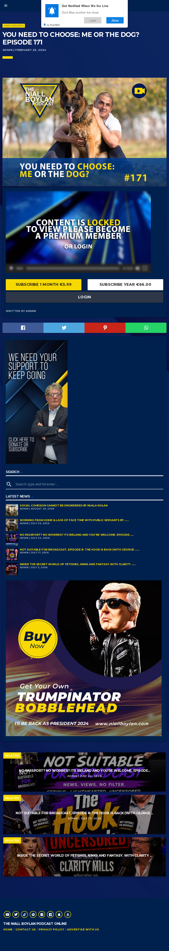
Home (8, 929)
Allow (115, 20)
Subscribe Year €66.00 (125, 284)
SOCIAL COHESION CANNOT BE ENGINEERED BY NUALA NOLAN (63, 505)
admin (31, 311)
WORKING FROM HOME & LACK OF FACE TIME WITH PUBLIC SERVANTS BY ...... (74, 520)
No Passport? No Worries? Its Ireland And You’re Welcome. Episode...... (77, 534)
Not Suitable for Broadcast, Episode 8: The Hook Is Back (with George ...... (79, 549)
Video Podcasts (13, 25)
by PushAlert (53, 24)
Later (92, 20)
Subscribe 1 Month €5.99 (44, 284)
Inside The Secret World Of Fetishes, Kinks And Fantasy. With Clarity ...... (78, 564)
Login (84, 297)
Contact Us (25, 929)
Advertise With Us (83, 929)
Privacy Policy (51, 929)
